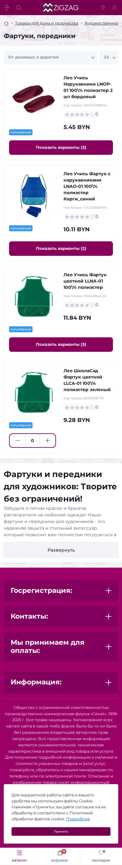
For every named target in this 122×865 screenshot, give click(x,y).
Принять (61, 831)
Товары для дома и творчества (46, 23)
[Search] (19, 7)
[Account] (115, 7)
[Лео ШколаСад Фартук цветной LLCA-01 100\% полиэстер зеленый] (33, 392)
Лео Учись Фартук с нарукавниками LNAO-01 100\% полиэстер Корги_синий (87, 186)
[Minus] (17, 440)
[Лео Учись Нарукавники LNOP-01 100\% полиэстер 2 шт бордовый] (33, 99)
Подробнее (78, 819)
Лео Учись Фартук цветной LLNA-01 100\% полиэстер (85, 281)
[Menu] (8, 7)
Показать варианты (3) (61, 147)
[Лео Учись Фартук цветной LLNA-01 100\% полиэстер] (33, 296)
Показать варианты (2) (61, 248)
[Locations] (104, 7)
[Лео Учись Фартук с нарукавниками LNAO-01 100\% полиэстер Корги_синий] (33, 195)
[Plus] (47, 440)
